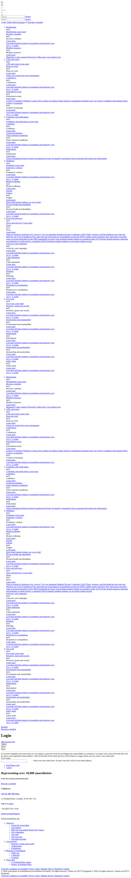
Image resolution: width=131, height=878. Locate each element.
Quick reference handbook (17, 135)
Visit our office (6, 794)
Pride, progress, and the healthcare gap (102, 234)
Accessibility (23, 869)
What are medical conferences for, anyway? (24, 234)
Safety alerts (11, 361)
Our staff (14, 834)
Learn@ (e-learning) (14, 101)
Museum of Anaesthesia (15, 851)
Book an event (12, 66)
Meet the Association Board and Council (27, 830)
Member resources (13, 48)
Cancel (9, 768)
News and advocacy (14, 218)
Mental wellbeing (13, 181)
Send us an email (7, 814)
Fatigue (9, 193)
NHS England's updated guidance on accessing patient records (66, 241)
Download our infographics (96, 158)
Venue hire (10, 860)
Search (28, 16)
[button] (2, 10)
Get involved (11, 841)
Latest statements (13, 257)
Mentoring (10, 57)
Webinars (27, 101)
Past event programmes (30, 75)
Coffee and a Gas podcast (46, 57)
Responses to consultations (17, 285)
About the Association (20, 825)
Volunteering (16, 846)
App (59, 57)
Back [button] (4, 744)
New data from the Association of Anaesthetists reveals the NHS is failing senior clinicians (69, 237)
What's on (15, 853)
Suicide (9, 191)
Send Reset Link (13, 765)
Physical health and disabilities (18, 204)
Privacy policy (34, 869)
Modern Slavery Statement (51, 869)
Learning (15, 858)
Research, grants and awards (17, 306)
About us (10, 823)
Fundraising (16, 848)
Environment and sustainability (18, 320)
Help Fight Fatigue (14, 202)
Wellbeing (10, 161)
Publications (11, 149)
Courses (34, 101)
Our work (10, 299)
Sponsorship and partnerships (18, 347)
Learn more (10, 41)
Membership (11, 27)
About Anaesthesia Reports (17, 158)
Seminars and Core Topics (92, 101)
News (8, 225)
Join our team (16, 837)
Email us (16, 814)
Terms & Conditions (9, 869)
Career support (21, 57)
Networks (32, 57)
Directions (15, 794)
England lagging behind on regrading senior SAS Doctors (83, 239)
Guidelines (10, 124)
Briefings (10, 271)
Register (21, 22)
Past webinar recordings (48, 101)
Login (3, 22)
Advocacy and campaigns (16, 244)
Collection (15, 855)
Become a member (13, 34)
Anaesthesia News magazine (73, 158)
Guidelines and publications (17, 117)
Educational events (13, 92)
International (11, 333)
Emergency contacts (14, 168)
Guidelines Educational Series (115, 101)
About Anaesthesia (36, 158)
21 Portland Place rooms (21, 862)
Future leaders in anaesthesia (70, 101)
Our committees (17, 832)
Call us (10, 804)
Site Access (5, 742)
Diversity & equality (52, 158)
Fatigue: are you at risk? (31, 202)
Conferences (11, 78)
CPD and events (12, 59)
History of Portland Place (21, 864)
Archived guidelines (14, 133)
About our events (13, 75)
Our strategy (16, 828)
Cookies (66, 869)
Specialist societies (18, 839)
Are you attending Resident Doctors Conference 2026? (64, 234)
